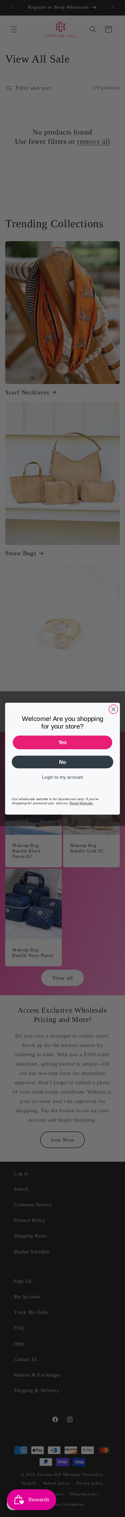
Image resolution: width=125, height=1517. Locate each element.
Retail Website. (81, 803)
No (62, 762)
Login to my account (62, 777)
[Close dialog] (113, 709)
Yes (62, 742)
